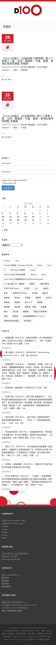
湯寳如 (17, 302)
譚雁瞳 (26, 311)
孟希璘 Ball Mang (19, 293)
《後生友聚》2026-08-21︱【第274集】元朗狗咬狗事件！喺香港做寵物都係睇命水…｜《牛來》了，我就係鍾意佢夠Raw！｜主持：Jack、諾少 (27, 420)
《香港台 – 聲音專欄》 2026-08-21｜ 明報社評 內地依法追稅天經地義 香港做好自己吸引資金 (27, 465)
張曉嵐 (6, 298)
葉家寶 (17, 307)
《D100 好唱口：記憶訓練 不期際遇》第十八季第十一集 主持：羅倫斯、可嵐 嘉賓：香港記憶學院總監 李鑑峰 (27, 61)
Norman (33, 274)
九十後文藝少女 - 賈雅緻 (14, 284)
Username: (6, 163)
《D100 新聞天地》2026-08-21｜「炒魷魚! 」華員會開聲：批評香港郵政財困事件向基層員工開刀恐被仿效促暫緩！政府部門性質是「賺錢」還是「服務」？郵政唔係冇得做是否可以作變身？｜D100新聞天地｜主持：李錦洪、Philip (27, 480)
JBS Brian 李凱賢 (17, 270)
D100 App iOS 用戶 (10, 556)
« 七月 (5, 230)
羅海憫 (6, 307)
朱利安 (17, 298)
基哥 (6, 293)
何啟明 (32, 284)
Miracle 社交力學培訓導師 (14, 274)
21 (33, 220)
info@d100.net (13, 575)
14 (33, 217)
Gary (49, 265)
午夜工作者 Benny (11, 288)
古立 (36, 288)
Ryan (44, 274)
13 (25, 217)
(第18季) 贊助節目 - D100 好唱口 (34, 67)
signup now (6, 180)
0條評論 (24, 70)
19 (18, 220)
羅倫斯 (40, 302)
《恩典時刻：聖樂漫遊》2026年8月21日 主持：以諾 (25, 388)
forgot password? (20, 180)
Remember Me (10, 183)
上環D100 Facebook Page (12, 524)
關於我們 (5, 578)
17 (3, 220)
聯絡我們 (5, 581)
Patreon (5, 532)
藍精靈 (43, 307)
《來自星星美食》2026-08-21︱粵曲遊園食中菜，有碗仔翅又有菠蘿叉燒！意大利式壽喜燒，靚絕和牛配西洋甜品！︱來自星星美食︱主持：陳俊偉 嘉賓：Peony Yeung (27, 435)
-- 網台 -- (15, 70)
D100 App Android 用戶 (11, 559)
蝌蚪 (6, 311)
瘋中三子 (28, 302)
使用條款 (5, 584)
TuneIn (4, 535)
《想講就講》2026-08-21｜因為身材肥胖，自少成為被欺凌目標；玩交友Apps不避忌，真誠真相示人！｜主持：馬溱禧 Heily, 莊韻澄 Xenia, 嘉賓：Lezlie (27, 341)
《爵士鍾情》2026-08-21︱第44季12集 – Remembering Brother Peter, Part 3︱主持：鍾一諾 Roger (25, 354)
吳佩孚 (46, 288)
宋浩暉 (34, 293)
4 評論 (23, 127)
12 (18, 217)
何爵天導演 (44, 284)
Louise (32, 270)
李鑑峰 (38, 298)
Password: (6, 172)
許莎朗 (15, 311)
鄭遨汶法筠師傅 (40, 311)
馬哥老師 (27, 321)
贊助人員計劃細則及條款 (12, 611)
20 (25, 220)
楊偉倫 (6, 302)
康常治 (45, 293)
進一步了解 (6, 80)
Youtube (5, 526)
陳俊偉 (15, 316)
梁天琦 (48, 298)
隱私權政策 (6, 587)
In (4, 270)
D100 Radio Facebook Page (13, 521)
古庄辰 (27, 288)
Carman (7, 261)
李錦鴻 (27, 298)
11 (10, 217)
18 (10, 220)
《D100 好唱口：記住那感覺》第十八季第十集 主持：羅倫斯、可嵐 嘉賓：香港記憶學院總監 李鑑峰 (27, 119)
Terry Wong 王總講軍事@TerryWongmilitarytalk (23, 279)
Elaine (39, 265)
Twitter (4, 538)
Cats (17, 261)
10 (3, 217)
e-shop (4, 529)
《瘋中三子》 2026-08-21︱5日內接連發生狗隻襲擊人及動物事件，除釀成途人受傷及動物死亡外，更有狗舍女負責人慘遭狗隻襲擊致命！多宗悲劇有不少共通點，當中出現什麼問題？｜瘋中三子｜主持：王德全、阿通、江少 (27, 450)
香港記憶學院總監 (11, 321)
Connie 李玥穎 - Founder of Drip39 (18, 265)
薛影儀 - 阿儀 (30, 307)
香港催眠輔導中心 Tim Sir (34, 316)
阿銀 (6, 316)
